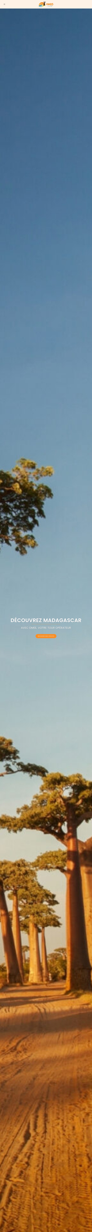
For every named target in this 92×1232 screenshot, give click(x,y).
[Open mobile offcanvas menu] (4, 4)
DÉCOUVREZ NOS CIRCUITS (46, 636)
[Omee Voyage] (46, 4)
